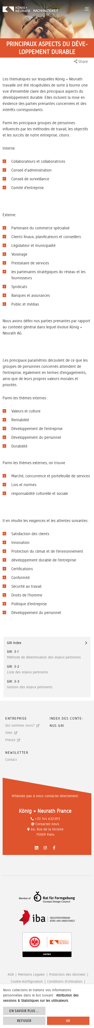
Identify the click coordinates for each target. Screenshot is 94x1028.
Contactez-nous (47, 824)
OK (68, 1021)
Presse (10, 740)
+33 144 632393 (47, 819)
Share (82, 61)
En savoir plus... (24, 1011)
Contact (11, 759)
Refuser (24, 1021)
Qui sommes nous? (20, 725)
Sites (8, 733)
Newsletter (16, 752)
